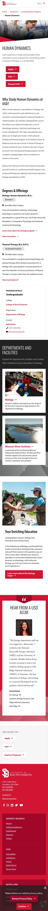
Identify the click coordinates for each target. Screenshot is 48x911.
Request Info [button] (14, 84)
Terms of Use (11, 869)
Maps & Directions (9, 798)
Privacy (9, 862)
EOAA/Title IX (11, 865)
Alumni (9, 823)
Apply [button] (11, 69)
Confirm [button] (22, 906)
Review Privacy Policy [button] (22, 898)
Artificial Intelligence (14, 827)
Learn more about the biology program (18, 231)
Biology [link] (9, 399)
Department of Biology (15, 314)
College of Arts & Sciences (16, 304)
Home (4, 12)
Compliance (10, 858)
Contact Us (6, 795)
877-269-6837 (7, 790)
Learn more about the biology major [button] (21, 574)
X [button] (45, 888)
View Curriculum (9, 236)
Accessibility (11, 854)
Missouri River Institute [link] (17, 446)
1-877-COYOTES (14, 328)
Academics (14, 12)
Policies (9, 838)
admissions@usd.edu (16, 332)
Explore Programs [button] (13, 755)
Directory (9, 835)
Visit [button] (10, 76)
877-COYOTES (7, 787)
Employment (11, 831)
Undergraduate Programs (31, 12)
